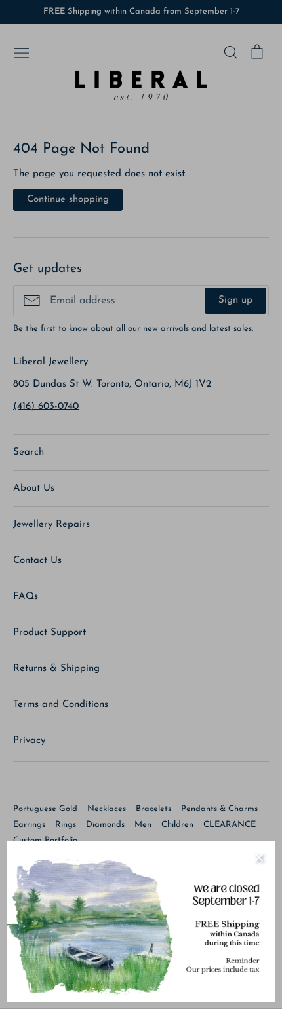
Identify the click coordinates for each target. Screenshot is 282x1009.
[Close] (259, 857)
